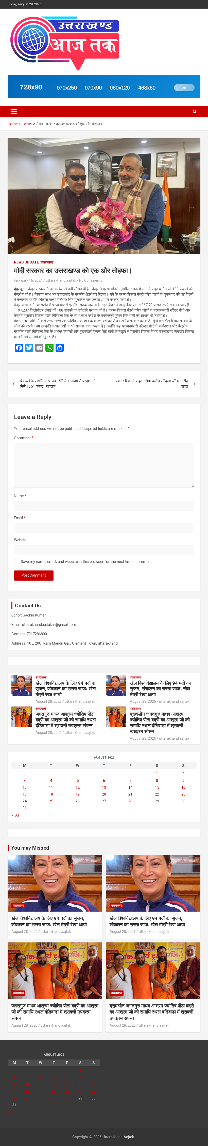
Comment (23, 438)
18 (51, 794)
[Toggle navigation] (14, 111)
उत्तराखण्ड (47, 262)
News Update (26, 262)
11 (51, 787)
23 (183, 794)
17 (25, 794)
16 (183, 787)
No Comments (90, 280)
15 (157, 787)
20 (104, 794)
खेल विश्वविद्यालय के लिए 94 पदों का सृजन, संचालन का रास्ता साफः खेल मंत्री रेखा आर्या (66, 689)
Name (20, 496)
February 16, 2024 (28, 280)
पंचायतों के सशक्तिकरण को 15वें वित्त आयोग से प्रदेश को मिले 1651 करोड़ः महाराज (57, 384)
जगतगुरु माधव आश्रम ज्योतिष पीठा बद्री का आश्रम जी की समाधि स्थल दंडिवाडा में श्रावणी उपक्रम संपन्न (66, 720)
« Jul (15, 815)
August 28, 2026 (49, 701)
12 (78, 787)
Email (20, 518)
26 (78, 801)
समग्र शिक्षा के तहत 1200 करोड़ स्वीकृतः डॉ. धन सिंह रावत (152, 384)
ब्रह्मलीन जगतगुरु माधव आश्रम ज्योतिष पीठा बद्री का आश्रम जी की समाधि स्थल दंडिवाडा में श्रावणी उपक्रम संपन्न (160, 722)
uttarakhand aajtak (61, 280)
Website (20, 540)
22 (157, 794)
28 (130, 801)
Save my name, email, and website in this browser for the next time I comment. (86, 561)
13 (104, 787)
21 (130, 794)
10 (25, 787)
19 (78, 794)
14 (130, 787)
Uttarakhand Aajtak (118, 1137)
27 (104, 801)
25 (51, 801)
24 (25, 801)
